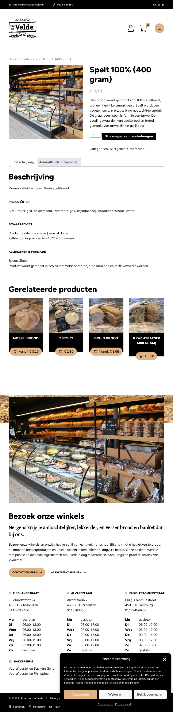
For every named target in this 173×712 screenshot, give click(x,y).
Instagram (39, 706)
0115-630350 (65, 4)
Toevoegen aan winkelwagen (129, 136)
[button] (164, 659)
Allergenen (117, 149)
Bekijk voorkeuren (150, 694)
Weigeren (115, 694)
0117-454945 (135, 610)
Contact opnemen (25, 572)
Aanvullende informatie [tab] (58, 162)
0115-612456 (19, 610)
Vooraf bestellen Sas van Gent (31, 668)
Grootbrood (27, 59)
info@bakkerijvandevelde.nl (28, 4)
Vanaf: (28, 351)
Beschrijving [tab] (24, 162)
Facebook (18, 706)
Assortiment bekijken (66, 572)
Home (13, 59)
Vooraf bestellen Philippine (29, 674)
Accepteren (80, 694)
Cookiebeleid (105, 704)
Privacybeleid (123, 704)
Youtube (59, 706)
